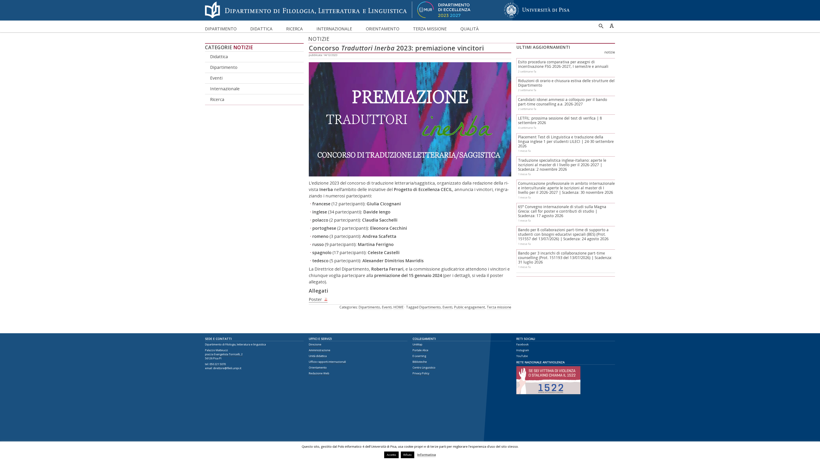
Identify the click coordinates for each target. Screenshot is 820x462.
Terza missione (430, 29)
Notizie (243, 47)
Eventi (216, 78)
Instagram (522, 350)
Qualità (469, 29)
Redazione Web (319, 373)
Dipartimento (221, 29)
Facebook (522, 344)
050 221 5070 (217, 364)
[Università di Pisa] (536, 18)
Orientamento (382, 29)
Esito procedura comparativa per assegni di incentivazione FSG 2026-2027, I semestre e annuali (563, 64)
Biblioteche (420, 362)
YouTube (522, 356)
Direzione (315, 344)
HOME (398, 307)
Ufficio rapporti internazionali (327, 362)
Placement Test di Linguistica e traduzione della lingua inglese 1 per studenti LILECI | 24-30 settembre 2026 (566, 141)
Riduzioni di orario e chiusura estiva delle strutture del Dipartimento (566, 83)
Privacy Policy (421, 373)
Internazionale (334, 29)
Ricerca (294, 29)
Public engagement (469, 307)
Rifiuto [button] (407, 455)
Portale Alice (420, 350)
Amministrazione (319, 350)
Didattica (261, 29)
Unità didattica (318, 356)
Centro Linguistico (424, 367)
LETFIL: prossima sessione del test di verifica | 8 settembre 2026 (560, 120)
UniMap (417, 344)
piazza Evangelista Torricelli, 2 (224, 354)
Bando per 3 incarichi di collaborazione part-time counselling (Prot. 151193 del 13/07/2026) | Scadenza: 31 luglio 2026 (565, 257)
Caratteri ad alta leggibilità (611, 25)
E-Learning (419, 356)
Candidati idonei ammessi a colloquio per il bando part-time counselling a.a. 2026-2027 (562, 102)
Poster (315, 299)
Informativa (426, 454)
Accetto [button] (391, 455)
